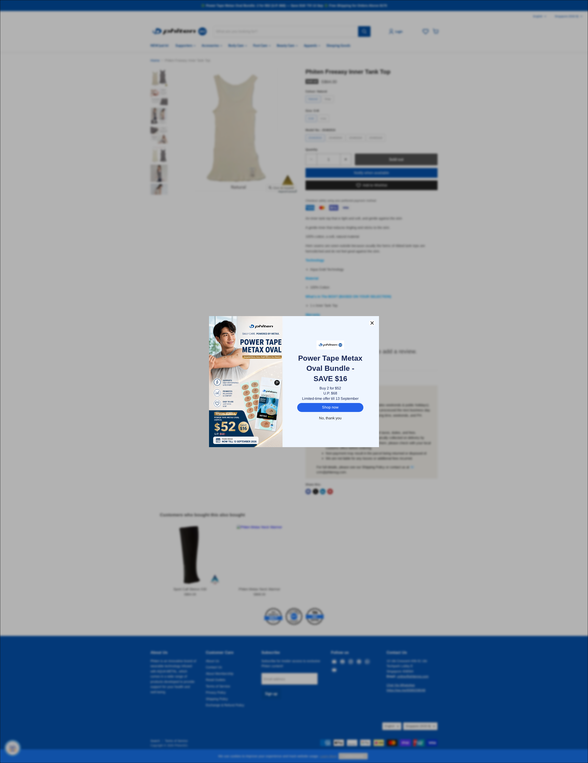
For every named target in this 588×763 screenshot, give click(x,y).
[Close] (372, 323)
